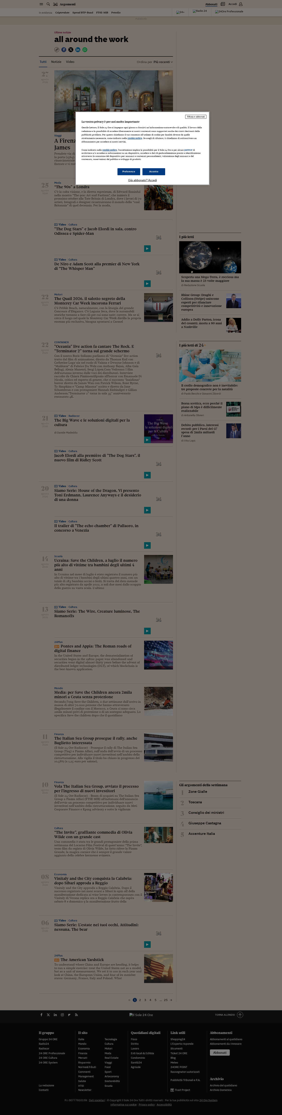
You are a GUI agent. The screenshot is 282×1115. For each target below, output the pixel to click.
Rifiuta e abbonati (196, 116)
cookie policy (135, 138)
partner (188, 150)
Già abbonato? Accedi (142, 180)
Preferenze (128, 171)
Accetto (154, 171)
